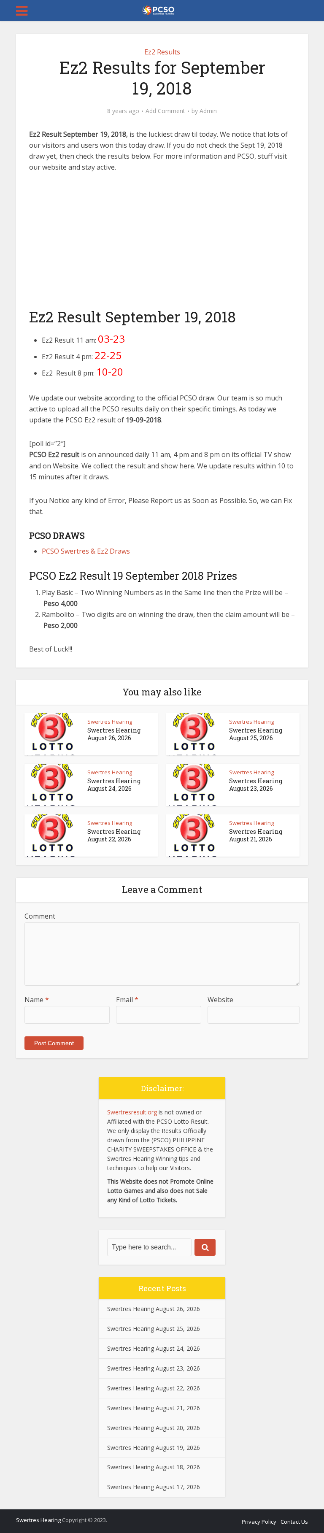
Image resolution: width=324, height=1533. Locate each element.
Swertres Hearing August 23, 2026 (255, 784)
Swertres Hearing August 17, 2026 (153, 1487)
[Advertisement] (162, 244)
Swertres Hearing (109, 721)
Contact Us (294, 1521)
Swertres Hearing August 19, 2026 (153, 1448)
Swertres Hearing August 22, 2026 (113, 835)
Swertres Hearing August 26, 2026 (113, 734)
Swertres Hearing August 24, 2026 (113, 784)
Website (220, 999)
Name (36, 999)
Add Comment (165, 111)
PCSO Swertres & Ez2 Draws (86, 551)
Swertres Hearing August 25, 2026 (255, 734)
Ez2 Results (162, 52)
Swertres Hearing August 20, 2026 (153, 1428)
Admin (208, 111)
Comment (39, 916)
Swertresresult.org (132, 1112)
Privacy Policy (259, 1521)
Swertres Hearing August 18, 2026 (153, 1467)
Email (127, 999)
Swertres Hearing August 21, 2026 (255, 835)
